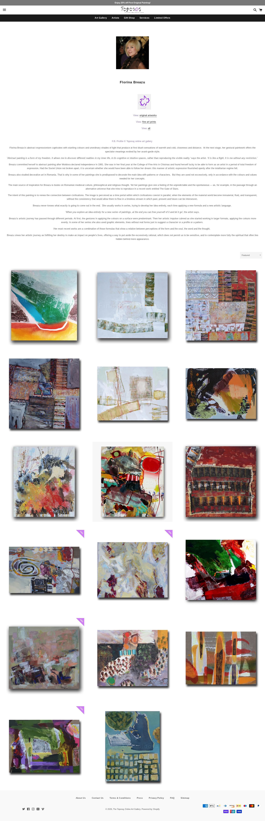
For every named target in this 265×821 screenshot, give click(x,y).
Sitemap (185, 798)
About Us (81, 798)
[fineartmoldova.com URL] (144, 108)
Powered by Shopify (151, 809)
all (149, 128)
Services (144, 18)
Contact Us (98, 798)
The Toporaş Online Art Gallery (127, 809)
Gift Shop (129, 18)
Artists (115, 18)
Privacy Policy (156, 798)
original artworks (148, 115)
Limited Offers (162, 18)
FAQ (172, 798)
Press (140, 798)
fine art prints (149, 122)
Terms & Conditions (120, 798)
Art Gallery (101, 18)
